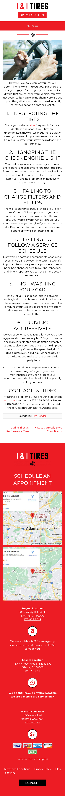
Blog (58, 769)
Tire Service (39, 415)
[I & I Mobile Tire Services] (32, 6)
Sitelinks (10, 772)
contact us (9, 400)
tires (32, 125)
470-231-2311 (32, 671)
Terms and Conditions (17, 769)
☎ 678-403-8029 (32, 15)
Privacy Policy (42, 769)
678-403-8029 (32, 619)
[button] (30, 25)
